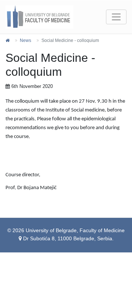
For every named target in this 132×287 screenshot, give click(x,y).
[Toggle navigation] (116, 17)
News (25, 40)
